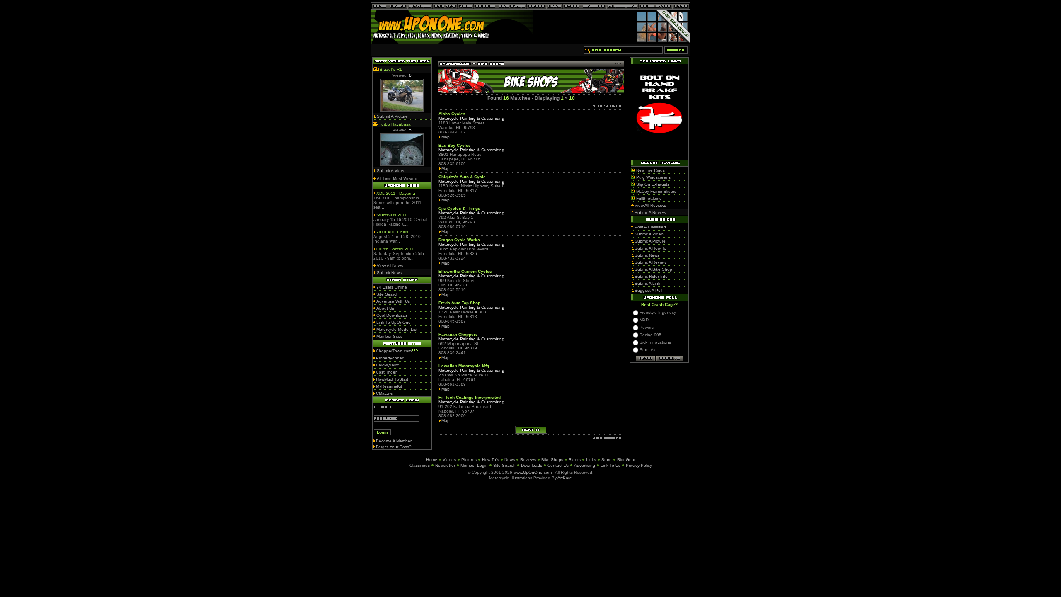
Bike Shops (552, 459)
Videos (449, 459)
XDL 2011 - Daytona (395, 193)
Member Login (474, 465)
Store (606, 459)
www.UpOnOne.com (533, 472)
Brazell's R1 (391, 69)
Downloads (531, 465)
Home (431, 459)
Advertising (584, 465)
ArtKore (564, 478)
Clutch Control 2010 (395, 249)
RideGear (626, 459)
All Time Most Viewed (397, 178)
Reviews (528, 459)
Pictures (469, 459)
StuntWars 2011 (391, 215)
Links (591, 459)
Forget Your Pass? (394, 446)
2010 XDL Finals (392, 232)
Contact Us (558, 465)
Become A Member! (394, 441)
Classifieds (419, 465)
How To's (490, 459)
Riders (575, 459)
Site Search (504, 465)
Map (445, 137)
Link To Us (610, 465)
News (509, 459)
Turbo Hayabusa (395, 124)
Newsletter (445, 465)
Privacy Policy (639, 465)
